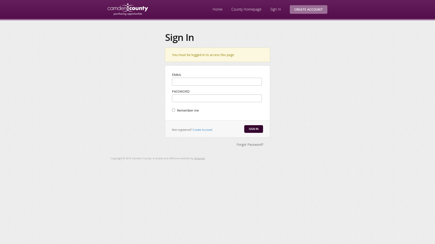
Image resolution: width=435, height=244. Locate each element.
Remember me (188, 110)
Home (217, 9)
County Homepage (246, 9)
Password (181, 91)
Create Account (308, 9)
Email (176, 75)
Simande (199, 158)
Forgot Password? (250, 144)
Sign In (275, 9)
